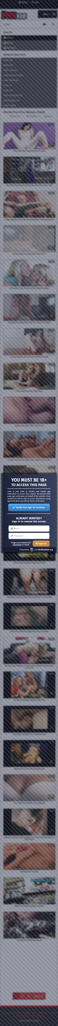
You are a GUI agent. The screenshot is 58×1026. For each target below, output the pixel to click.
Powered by (24, 550)
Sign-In (42, 543)
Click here (17, 545)
